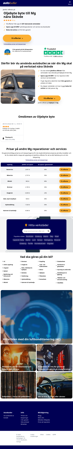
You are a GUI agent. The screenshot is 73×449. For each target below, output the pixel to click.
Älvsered (57, 240)
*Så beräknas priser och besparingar (15, 44)
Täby (51, 236)
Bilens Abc (41, 418)
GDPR (54, 434)
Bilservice (6, 279)
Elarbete (24, 273)
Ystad (56, 236)
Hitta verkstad (25, 422)
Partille (30, 243)
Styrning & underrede (64, 269)
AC (4, 261)
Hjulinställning (25, 279)
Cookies (48, 434)
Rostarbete (42, 279)
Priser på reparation (44, 422)
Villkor (42, 434)
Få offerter (65, 169)
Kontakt (6, 418)
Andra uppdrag (8, 264)
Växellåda (60, 283)
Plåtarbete (42, 276)
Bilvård (6, 282)
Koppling (42, 261)
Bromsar (24, 261)
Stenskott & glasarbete (61, 265)
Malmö (45, 236)
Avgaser (6, 268)
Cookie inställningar (34, 435)
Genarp (39, 240)
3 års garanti (24, 420)
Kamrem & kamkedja (28, 282)
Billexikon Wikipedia (44, 420)
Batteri (6, 271)
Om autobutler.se (9, 415)
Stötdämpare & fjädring (62, 273)
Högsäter (50, 243)
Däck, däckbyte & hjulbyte (26, 268)
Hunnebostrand (40, 243)
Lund (34, 240)
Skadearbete (61, 261)
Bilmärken (24, 424)
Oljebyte (42, 273)
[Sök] (48, 231)
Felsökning (24, 276)
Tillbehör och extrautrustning (62, 278)
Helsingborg (48, 240)
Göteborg (38, 236)
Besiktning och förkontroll (8, 275)
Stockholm (29, 236)
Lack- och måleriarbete (43, 265)
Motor (41, 269)
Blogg (39, 415)
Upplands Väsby (18, 240)
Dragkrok (24, 264)
